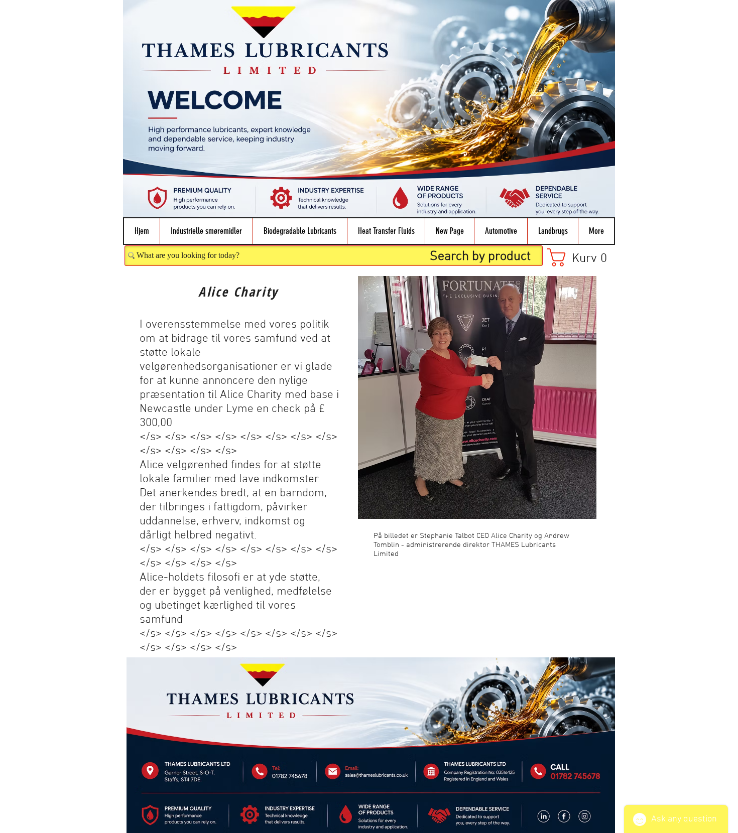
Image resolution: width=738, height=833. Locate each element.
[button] (206, 231)
